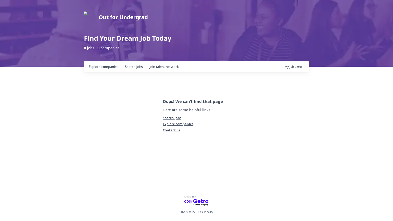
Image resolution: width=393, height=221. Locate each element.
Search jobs (172, 118)
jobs (134, 66)
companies (103, 66)
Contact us (171, 130)
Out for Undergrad (123, 17)
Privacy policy (187, 212)
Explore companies (178, 124)
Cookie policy (205, 212)
